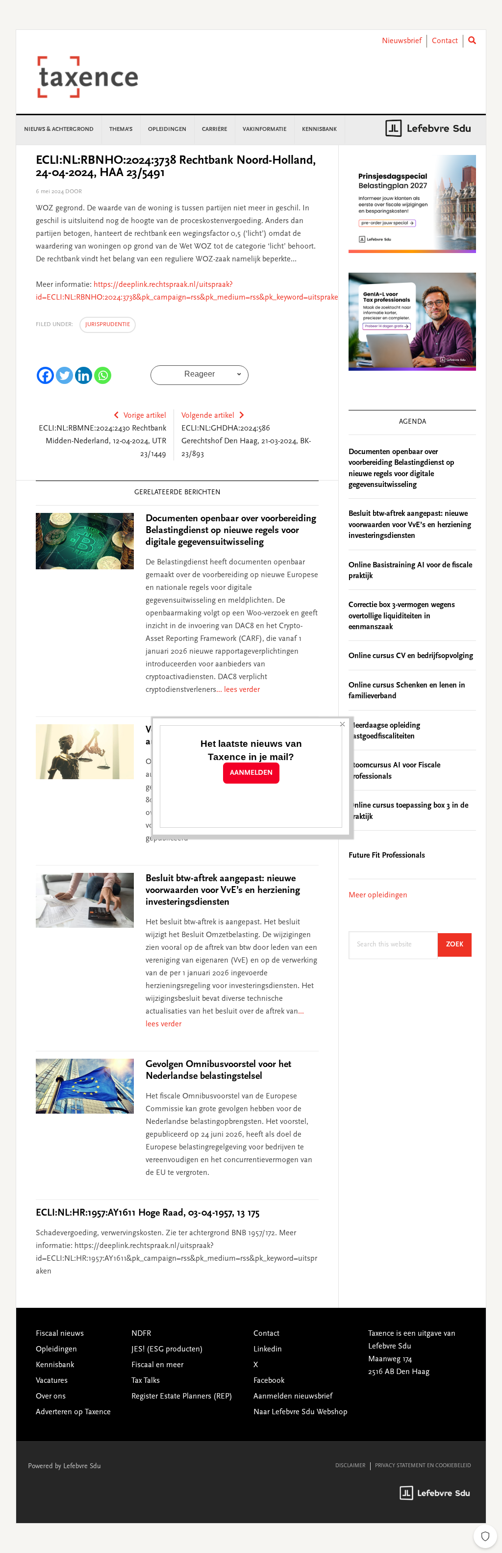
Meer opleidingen (378, 895)
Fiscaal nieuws (60, 1334)
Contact (445, 41)
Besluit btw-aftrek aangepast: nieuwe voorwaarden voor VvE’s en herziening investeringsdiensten (223, 890)
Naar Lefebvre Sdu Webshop (300, 1412)
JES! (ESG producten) (167, 1349)
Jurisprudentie (107, 325)
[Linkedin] (83, 375)
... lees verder (238, 690)
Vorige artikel (145, 416)
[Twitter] (64, 375)
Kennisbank (55, 1365)
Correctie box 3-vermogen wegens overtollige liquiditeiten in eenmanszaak (402, 616)
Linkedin (267, 1349)
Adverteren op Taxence (73, 1412)
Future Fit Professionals (387, 856)
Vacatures (52, 1381)
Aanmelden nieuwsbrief (292, 1396)
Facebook (268, 1381)
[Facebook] (45, 375)
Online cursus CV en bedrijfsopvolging (411, 656)
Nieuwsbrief (402, 41)
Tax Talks (145, 1381)
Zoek (459, 944)
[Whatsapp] (102, 375)
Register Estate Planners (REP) (181, 1396)
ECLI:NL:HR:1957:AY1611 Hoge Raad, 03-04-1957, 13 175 (147, 1213)
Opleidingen (56, 1349)
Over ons (51, 1396)
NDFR (141, 1334)
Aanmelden (251, 773)
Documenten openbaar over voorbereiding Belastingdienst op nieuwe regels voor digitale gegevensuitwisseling (231, 530)
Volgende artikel (207, 416)
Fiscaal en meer (157, 1365)
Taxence (99, 77)
